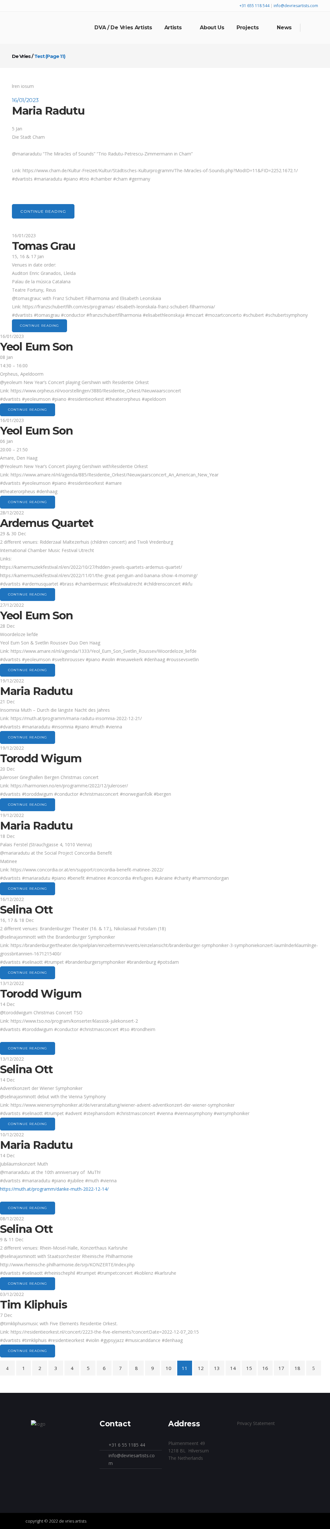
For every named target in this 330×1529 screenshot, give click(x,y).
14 (233, 1368)
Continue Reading (43, 211)
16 (265, 1368)
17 (281, 1368)
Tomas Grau (43, 246)
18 (297, 1368)
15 (249, 1368)
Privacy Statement (256, 1423)
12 (201, 1368)
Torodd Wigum (40, 758)
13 (217, 1368)
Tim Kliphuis (33, 1304)
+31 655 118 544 (254, 5)
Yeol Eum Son (36, 346)
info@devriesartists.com (296, 5)
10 (168, 1368)
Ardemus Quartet (46, 523)
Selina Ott (26, 909)
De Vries (21, 56)
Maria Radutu (48, 110)
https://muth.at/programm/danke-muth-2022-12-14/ (54, 1189)
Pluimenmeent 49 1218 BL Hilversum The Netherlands (188, 1450)
